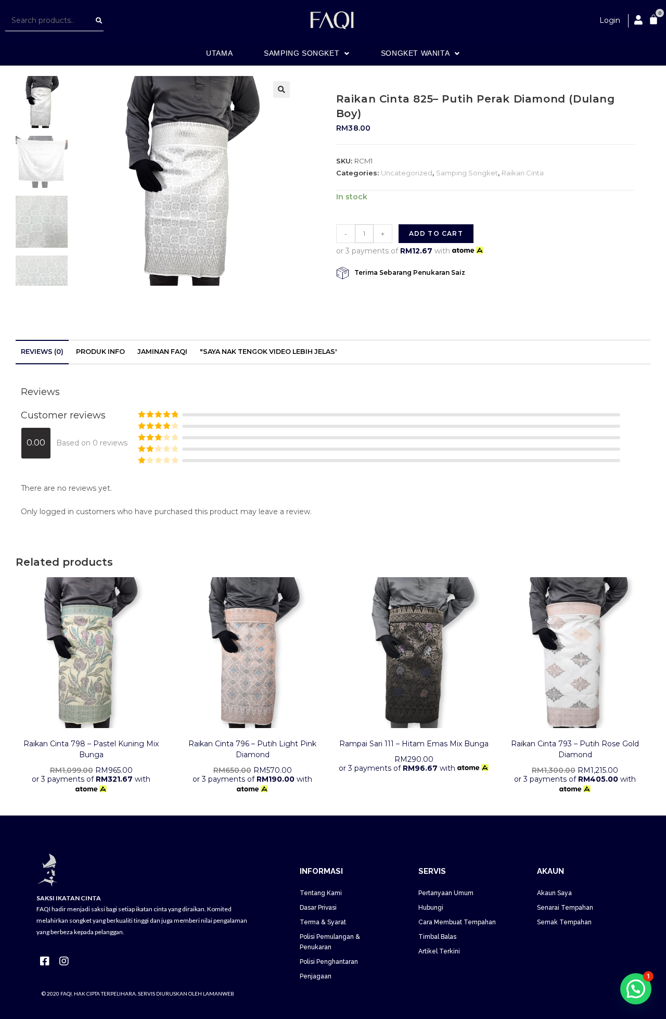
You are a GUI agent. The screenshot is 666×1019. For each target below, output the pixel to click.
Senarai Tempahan (565, 907)
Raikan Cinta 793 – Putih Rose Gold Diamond (575, 749)
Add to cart (436, 233)
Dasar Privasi (318, 907)
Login (609, 20)
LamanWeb (218, 993)
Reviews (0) (42, 351)
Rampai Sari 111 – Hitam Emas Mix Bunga (414, 743)
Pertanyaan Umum (445, 893)
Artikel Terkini (439, 951)
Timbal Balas (437, 936)
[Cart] (653, 19)
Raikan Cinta (523, 173)
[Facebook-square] (44, 961)
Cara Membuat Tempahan (457, 922)
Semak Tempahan (564, 922)
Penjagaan (315, 976)
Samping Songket (467, 173)
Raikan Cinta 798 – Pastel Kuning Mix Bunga (91, 749)
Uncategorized (406, 173)
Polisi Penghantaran (329, 961)
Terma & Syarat (323, 922)
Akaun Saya (554, 893)
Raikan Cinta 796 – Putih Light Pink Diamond (252, 749)
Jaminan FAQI (162, 351)
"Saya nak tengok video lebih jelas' (268, 351)
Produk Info (100, 351)
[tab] (42, 352)
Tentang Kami (321, 893)
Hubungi (430, 907)
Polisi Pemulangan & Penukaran (330, 942)
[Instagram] (64, 961)
